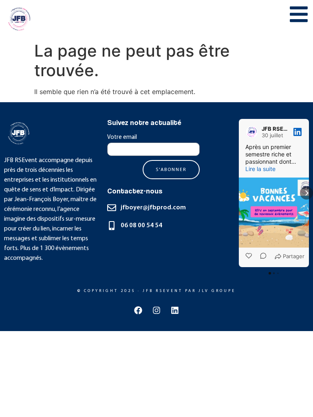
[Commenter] (260, 256)
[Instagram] (156, 310)
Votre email (122, 137)
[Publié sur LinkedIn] (297, 132)
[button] (238, 193)
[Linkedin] (175, 310)
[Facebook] (138, 310)
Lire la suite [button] (260, 168)
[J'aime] (249, 256)
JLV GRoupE (217, 291)
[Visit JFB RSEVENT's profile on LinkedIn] (253, 131)
